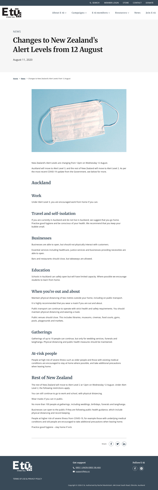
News (137, 12)
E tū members (100, 12)
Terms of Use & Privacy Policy (27, 479)
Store (126, 2)
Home (15, 78)
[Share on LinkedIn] (124, 444)
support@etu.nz (83, 471)
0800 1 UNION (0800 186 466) (88, 467)
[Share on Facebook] (111, 444)
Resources (121, 12)
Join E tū (151, 12)
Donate (149, 2)
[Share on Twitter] (117, 444)
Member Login (111, 2)
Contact (137, 2)
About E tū (58, 12)
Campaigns (78, 12)
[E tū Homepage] (11, 13)
